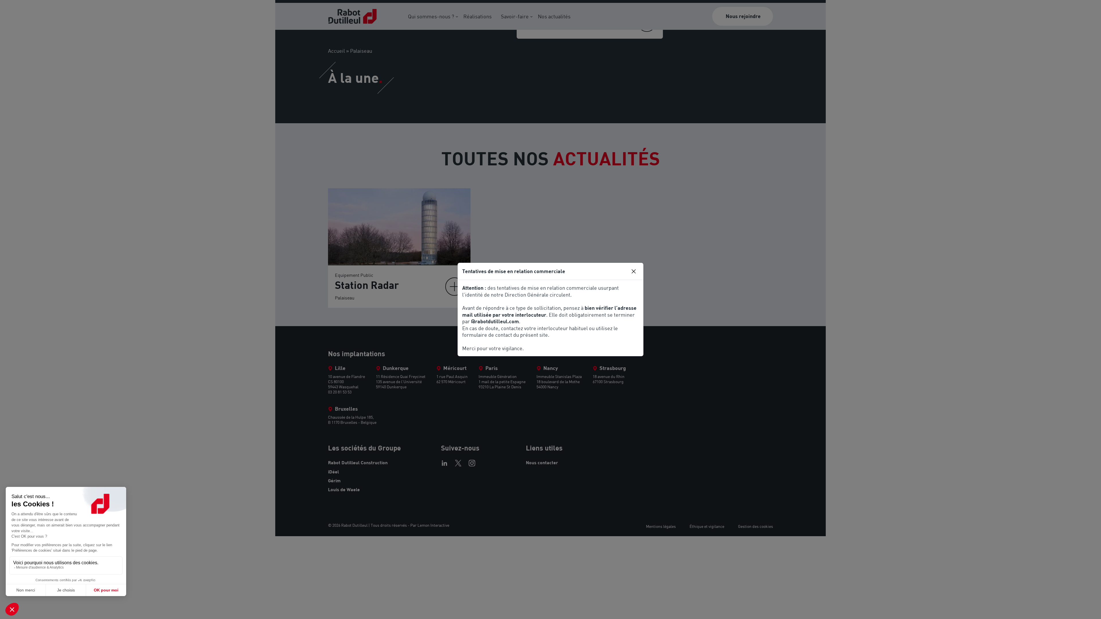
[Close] (633, 271)
